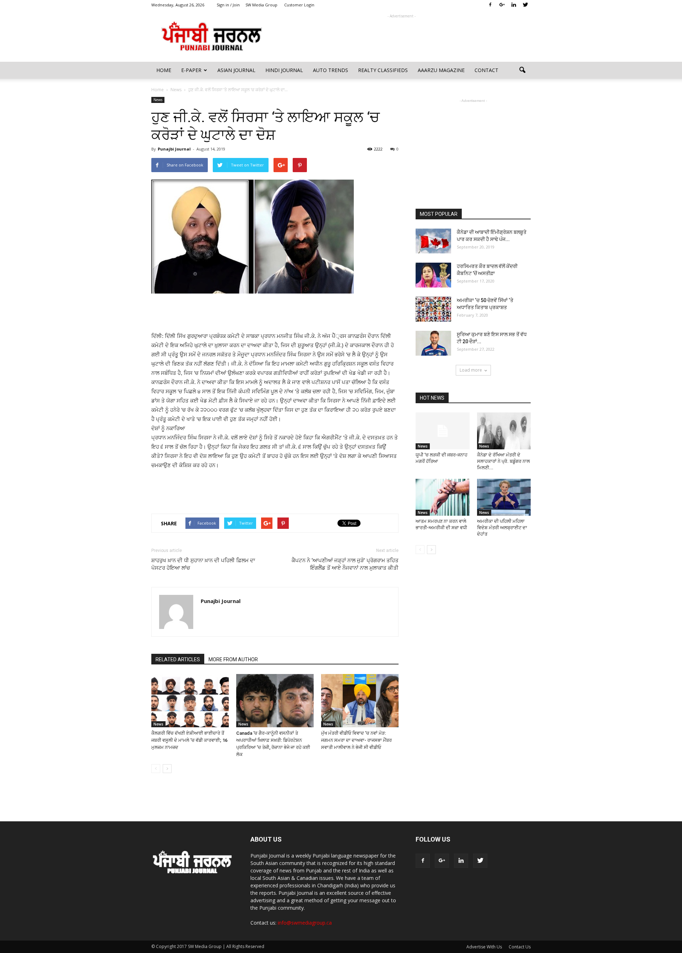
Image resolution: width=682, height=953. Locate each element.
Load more (471, 370)
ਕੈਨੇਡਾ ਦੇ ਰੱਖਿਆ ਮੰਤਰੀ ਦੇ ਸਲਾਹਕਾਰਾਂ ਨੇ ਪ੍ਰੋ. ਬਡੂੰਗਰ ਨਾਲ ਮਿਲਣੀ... (503, 461)
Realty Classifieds (383, 70)
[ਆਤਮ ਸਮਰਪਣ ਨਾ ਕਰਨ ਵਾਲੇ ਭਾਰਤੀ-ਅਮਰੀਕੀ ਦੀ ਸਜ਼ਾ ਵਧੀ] (443, 497)
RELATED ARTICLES (178, 659)
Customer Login (299, 4)
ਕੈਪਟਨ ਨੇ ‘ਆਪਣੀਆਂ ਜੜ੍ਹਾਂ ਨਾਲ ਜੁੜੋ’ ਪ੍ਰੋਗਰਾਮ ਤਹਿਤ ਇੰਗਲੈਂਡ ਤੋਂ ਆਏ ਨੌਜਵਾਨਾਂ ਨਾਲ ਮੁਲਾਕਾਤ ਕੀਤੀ (345, 564)
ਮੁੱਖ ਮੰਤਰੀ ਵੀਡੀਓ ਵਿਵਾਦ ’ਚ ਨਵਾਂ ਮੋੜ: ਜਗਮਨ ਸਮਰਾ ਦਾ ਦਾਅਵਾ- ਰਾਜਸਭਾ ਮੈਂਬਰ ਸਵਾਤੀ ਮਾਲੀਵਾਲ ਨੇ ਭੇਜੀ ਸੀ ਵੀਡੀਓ (356, 740)
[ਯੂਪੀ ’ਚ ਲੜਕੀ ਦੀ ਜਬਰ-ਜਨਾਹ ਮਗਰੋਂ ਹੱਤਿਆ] (443, 430)
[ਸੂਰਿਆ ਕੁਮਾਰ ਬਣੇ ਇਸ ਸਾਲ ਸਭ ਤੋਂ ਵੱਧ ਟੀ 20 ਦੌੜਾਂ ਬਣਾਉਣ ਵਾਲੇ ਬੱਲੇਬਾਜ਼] (433, 343)
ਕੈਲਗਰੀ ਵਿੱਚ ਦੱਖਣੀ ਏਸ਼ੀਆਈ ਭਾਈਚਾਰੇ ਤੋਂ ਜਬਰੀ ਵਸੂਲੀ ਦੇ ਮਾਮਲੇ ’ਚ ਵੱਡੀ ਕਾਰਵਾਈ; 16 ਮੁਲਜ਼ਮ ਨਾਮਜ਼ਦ (189, 740)
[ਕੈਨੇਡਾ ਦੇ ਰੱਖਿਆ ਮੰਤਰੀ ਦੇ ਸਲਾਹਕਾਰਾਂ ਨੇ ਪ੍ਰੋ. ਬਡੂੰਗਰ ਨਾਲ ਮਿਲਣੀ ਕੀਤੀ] (504, 430)
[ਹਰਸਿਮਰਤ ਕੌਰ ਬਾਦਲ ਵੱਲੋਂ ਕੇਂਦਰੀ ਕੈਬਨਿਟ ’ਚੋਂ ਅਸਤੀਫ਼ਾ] (433, 275)
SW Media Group (261, 4)
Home (163, 70)
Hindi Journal (284, 70)
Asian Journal (236, 70)
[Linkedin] (513, 5)
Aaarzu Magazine (441, 70)
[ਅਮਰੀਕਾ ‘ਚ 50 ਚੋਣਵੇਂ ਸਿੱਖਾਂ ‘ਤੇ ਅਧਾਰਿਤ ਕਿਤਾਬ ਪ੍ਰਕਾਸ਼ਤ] (433, 309)
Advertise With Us (484, 947)
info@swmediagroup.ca (305, 922)
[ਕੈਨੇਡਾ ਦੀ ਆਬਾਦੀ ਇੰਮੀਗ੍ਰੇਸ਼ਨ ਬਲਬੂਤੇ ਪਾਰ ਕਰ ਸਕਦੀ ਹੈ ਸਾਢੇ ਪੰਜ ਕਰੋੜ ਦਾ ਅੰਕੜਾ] (433, 241)
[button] (522, 70)
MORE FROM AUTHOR (233, 659)
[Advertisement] (401, 36)
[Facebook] (490, 5)
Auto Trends (330, 70)
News (157, 99)
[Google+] (502, 5)
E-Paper (191, 70)
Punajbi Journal (174, 149)
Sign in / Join (228, 4)
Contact (486, 70)
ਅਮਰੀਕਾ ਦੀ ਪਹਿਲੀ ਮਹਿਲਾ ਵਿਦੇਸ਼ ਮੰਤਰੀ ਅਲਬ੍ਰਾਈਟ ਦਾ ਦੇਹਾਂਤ (502, 528)
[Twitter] (525, 5)
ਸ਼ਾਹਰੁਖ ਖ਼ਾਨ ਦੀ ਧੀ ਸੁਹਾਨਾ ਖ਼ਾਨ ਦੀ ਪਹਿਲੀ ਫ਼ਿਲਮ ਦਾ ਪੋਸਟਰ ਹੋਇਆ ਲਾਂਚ (203, 564)
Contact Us (520, 947)
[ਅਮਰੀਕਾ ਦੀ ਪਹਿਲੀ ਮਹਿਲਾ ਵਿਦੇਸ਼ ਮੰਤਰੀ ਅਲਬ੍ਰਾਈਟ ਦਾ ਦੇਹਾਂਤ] (504, 497)
